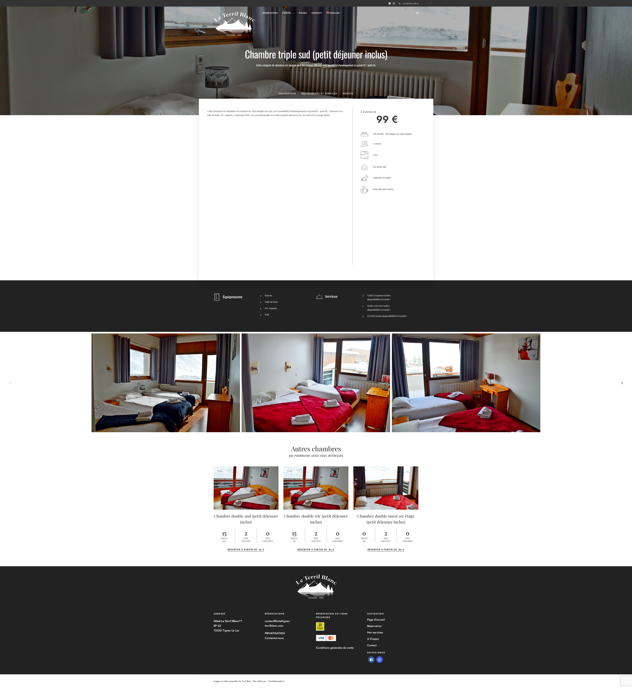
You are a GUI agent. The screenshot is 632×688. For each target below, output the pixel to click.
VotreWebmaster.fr (276, 681)
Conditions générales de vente (335, 648)
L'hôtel (286, 13)
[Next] (621, 382)
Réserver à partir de (246, 549)
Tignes (303, 13)
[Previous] (10, 382)
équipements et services (319, 93)
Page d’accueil (376, 620)
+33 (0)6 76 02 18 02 (410, 3)
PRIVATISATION (275, 633)
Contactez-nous (274, 638)
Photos (348, 93)
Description (287, 93)
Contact (317, 13)
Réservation (270, 13)
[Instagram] (394, 3)
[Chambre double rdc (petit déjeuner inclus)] (315, 488)
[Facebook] (371, 659)
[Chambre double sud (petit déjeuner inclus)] (246, 488)
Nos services (375, 632)
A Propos (373, 639)
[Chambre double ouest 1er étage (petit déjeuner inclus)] (385, 488)
